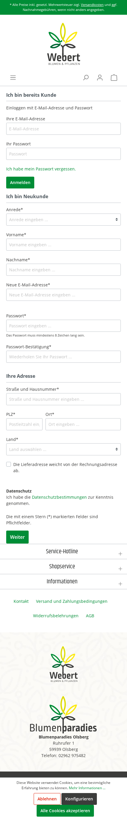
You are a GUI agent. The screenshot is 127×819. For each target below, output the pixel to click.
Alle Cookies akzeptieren (65, 810)
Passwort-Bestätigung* (28, 346)
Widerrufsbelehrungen (56, 615)
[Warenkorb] (114, 77)
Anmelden (20, 182)
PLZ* (10, 414)
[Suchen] (86, 77)
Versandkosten (92, 4)
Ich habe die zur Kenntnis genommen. (59, 497)
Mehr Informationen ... (87, 787)
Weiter (17, 537)
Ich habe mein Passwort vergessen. (41, 169)
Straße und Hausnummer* (32, 389)
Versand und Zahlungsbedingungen (72, 601)
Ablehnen (47, 799)
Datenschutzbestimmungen (59, 497)
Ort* (49, 414)
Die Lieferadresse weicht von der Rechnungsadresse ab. (65, 467)
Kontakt (21, 601)
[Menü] (13, 77)
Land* (12, 439)
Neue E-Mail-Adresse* (28, 285)
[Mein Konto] (100, 77)
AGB (90, 615)
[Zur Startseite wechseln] (63, 44)
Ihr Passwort (18, 144)
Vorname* (16, 234)
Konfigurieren (79, 799)
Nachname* (18, 259)
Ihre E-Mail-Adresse (25, 119)
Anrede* (14, 209)
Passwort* (16, 316)
